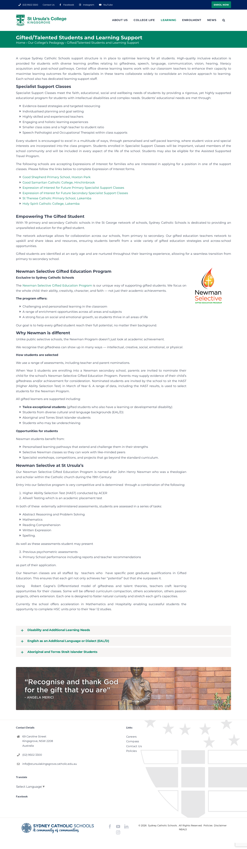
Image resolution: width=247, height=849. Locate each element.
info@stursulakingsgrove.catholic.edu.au (49, 763)
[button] (223, 20)
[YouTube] (118, 826)
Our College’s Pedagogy (46, 43)
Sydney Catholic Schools (163, 825)
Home (20, 43)
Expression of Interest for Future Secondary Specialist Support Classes (75, 193)
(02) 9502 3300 (32, 754)
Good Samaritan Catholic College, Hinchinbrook (59, 182)
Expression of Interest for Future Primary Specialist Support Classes (73, 188)
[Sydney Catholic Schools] (57, 828)
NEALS (183, 829)
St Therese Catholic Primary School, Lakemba (57, 198)
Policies (208, 825)
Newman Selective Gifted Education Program (57, 285)
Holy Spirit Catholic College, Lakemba (51, 204)
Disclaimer (220, 825)
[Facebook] (110, 826)
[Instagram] (118, 832)
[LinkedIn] (126, 826)
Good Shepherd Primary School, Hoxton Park (57, 177)
